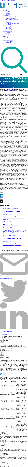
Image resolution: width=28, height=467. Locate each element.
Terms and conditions (8, 331)
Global (7, 20)
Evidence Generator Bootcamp (13, 17)
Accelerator (8, 22)
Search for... (2, 74)
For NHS (8, 27)
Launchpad (8, 24)
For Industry (8, 28)
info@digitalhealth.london (6, 278)
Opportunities (9, 42)
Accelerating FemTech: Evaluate (13, 23)
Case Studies (9, 35)
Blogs (7, 38)
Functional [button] (2, 432)
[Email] (14, 198)
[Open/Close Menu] (0, 2)
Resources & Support (8, 40)
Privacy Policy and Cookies (9, 332)
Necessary (4, 374)
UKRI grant (8, 90)
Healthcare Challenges (11, 18)
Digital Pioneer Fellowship (12, 19)
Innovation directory (7, 31)
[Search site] (14, 73)
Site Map (5, 334)
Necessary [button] (2, 373)
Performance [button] (3, 438)
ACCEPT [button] (10, 350)
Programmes (6, 15)
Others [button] (1, 461)
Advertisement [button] (3, 453)
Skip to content (3, 0)
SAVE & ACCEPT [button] (4, 466)
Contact (4, 44)
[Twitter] (14, 301)
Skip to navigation (11, 0)
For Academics (9, 29)
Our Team (8, 13)
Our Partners (8, 14)
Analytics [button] (2, 445)
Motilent (12, 89)
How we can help (7, 26)
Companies (8, 32)
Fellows (7, 33)
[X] (14, 201)
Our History (8, 11)
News (4, 36)
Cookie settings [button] (3, 350)
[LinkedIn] (14, 195)
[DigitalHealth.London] (14, 8)
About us (5, 10)
